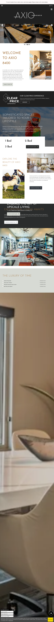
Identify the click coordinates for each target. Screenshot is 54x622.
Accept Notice (50, 619)
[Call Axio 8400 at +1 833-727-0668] (52, 6)
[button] (27, 2)
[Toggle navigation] (2, 6)
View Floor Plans (13, 213)
